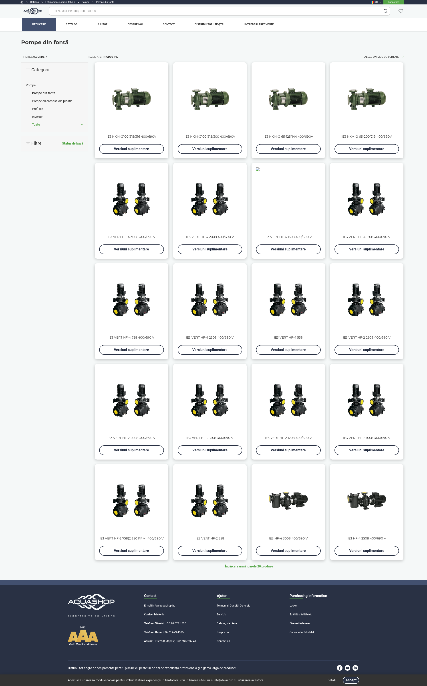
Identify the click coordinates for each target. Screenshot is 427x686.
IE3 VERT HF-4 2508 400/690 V (210, 337)
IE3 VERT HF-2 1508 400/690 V (209, 438)
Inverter (37, 117)
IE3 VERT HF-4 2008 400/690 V (210, 237)
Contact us (223, 641)
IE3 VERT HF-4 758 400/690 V (131, 337)
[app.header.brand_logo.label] (32, 11)
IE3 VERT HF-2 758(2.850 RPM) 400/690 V (131, 538)
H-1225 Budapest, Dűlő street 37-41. (175, 641)
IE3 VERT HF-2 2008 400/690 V (131, 438)
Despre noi (223, 632)
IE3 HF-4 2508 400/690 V (366, 538)
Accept (351, 680)
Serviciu (221, 614)
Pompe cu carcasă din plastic (52, 101)
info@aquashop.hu (163, 605)
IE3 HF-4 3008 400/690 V (288, 538)
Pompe (31, 85)
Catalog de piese (227, 623)
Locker (293, 605)
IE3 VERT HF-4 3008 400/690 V (131, 237)
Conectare (393, 2)
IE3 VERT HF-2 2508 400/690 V (367, 337)
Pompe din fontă (43, 93)
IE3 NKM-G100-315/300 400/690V (210, 137)
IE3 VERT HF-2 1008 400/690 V (366, 438)
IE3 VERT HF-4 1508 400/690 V (288, 237)
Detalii (332, 680)
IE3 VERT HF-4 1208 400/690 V (366, 237)
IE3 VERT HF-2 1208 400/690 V (288, 438)
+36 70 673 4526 (175, 623)
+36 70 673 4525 (173, 632)
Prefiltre (37, 109)
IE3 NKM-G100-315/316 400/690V (131, 137)
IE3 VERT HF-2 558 (210, 538)
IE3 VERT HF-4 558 (288, 337)
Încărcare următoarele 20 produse (249, 566)
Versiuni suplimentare (131, 149)
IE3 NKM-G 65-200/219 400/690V (366, 137)
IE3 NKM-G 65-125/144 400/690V (288, 137)
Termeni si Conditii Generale (233, 605)
